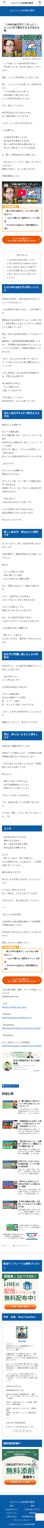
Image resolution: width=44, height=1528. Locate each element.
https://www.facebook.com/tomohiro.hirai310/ (21, 1028)
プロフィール (11, 1513)
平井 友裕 (22, 1341)
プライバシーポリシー (22, 1520)
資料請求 (32, 1513)
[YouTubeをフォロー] (20, 1430)
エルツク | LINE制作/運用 (22, 3)
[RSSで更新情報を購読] (30, 1430)
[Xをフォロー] (13, 1430)
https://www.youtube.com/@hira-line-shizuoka (21, 1046)
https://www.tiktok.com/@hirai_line (17, 1018)
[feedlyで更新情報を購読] (27, 1430)
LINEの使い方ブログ (11, 1086)
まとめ (11, 277)
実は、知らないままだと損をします (22, 274)
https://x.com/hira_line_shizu (14, 1007)
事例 (32, 1506)
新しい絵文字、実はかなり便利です (22, 267)
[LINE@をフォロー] (23, 1430)
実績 (11, 1506)
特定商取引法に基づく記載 (32, 1516)
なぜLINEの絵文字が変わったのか (22, 260)
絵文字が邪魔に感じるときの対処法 (22, 270)
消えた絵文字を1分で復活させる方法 (23, 263)
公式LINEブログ (11, 1509)
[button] (39, 780)
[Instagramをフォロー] (16, 1430)
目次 (19, 255)
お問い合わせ (11, 1516)
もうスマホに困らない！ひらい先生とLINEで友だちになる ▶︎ (22, 240)
